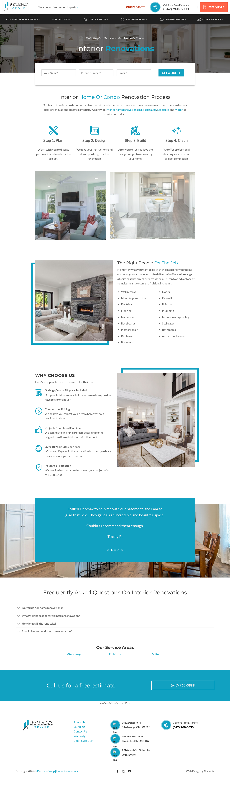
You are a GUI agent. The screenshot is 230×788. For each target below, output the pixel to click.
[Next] (187, 206)
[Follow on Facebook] (117, 771)
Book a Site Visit (84, 740)
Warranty (79, 736)
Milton (179, 109)
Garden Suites (97, 19)
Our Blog (79, 726)
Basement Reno (135, 19)
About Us (79, 722)
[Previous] (42, 206)
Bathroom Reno (176, 19)
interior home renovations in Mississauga (131, 109)
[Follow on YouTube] (129, 771)
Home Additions (62, 19)
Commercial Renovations (22, 19)
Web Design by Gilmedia (200, 771)
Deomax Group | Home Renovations (57, 771)
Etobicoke (163, 109)
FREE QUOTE (216, 7)
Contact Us (80, 731)
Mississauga (74, 654)
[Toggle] (19, 608)
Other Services (211, 19)
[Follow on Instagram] (123, 771)
